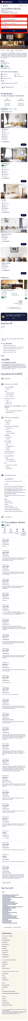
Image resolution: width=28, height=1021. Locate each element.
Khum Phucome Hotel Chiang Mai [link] (9, 915)
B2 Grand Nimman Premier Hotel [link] (9, 912)
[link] (26, 6)
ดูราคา (23, 144)
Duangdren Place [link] (6, 900)
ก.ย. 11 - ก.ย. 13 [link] (21, 105)
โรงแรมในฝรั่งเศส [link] (5, 950)
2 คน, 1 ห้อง (6, 27)
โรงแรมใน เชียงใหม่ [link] (8, 927)
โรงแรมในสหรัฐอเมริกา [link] (6, 940)
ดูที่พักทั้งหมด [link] (5, 5)
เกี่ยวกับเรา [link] (4, 998)
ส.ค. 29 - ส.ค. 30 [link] (7, 100)
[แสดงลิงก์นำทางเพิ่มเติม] (2, 927)
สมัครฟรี (13, 318)
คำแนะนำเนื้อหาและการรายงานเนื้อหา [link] (8, 991)
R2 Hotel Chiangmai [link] (6, 921)
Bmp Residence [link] (5, 913)
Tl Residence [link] (5, 905)
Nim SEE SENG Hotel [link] (6, 909)
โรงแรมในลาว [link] (4, 946)
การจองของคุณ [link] (4, 962)
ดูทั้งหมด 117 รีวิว (7, 882)
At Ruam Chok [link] (5, 911)
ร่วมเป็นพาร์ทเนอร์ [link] (5, 973)
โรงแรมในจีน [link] (4, 948)
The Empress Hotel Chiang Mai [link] (9, 904)
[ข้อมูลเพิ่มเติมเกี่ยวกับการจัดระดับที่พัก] (5, 10)
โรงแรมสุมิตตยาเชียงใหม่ (9, 19)
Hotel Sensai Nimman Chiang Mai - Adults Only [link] (12, 906)
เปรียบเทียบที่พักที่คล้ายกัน (15, 308)
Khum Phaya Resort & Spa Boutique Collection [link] (12, 897)
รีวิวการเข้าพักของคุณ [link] (6, 968)
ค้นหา (14, 30)
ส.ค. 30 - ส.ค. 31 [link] (21, 100)
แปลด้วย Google (5, 544)
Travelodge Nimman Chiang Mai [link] (9, 917)
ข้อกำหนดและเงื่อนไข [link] (5, 985)
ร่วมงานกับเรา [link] (4, 1000)
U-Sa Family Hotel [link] (6, 898)
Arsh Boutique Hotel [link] (6, 914)
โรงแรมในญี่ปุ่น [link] (4, 942)
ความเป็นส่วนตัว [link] (5, 987)
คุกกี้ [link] (3, 989)
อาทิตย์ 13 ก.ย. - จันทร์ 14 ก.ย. (10, 23)
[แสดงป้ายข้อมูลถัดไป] (26, 293)
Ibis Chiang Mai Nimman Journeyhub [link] (10, 918)
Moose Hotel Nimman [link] (7, 899)
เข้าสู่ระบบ (8, 318)
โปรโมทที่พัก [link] (4, 977)
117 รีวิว (3, 527)
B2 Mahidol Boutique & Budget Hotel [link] (10, 895)
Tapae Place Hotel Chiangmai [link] (8, 896)
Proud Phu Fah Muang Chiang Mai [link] (9, 922)
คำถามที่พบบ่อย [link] (4, 964)
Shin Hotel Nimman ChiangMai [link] (9, 907)
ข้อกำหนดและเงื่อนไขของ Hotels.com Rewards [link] (10, 993)
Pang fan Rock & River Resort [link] (8, 902)
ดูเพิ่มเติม (2, 355)
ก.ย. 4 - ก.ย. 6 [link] (7, 105)
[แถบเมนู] (25, 1)
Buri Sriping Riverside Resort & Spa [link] (10, 903)
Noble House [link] (5, 919)
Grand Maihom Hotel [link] (7, 910)
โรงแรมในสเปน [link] (4, 952)
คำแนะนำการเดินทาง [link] (5, 1002)
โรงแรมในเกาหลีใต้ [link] (5, 944)
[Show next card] (26, 41)
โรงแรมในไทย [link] (4, 938)
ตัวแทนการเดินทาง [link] (5, 979)
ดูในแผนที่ (4, 340)
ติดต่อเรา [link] (3, 966)
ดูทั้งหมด (2, 80)
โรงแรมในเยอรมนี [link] (5, 954)
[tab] (3, 891)
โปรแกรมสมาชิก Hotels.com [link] (7, 1004)
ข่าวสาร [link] (3, 975)
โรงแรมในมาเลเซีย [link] (5, 956)
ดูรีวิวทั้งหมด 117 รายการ (5, 68)
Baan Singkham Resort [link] (7, 920)
